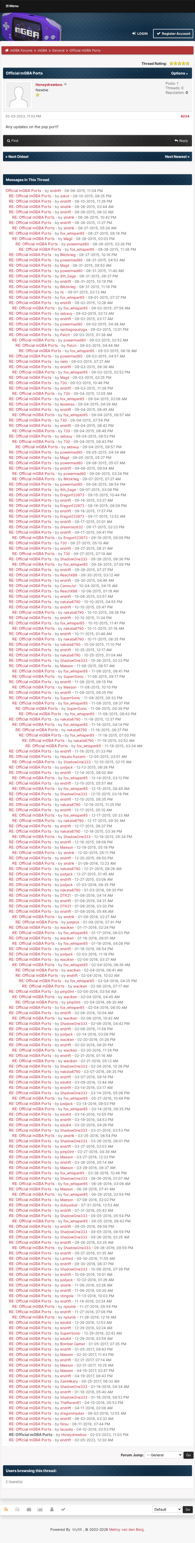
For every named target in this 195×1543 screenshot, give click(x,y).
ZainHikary (69, 1381)
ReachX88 (68, 575)
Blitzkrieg (68, 254)
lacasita (66, 1429)
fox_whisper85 (72, 233)
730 (63, 383)
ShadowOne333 (73, 559)
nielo (64, 361)
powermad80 (78, 244)
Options (178, 73)
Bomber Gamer (72, 1344)
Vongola (66, 1296)
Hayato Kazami (72, 756)
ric (62, 292)
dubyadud (68, 1205)
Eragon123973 (72, 495)
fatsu (64, 1424)
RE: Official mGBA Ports (30, 195)
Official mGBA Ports (23, 190)
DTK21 (65, 895)
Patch (65, 335)
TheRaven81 (70, 1402)
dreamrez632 (71, 527)
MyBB (77, 1529)
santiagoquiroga (73, 329)
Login (142, 34)
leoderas (67, 404)
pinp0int (67, 991)
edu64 (65, 1082)
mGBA (42, 50)
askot (64, 196)
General (58, 50)
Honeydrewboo (49, 84)
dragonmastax (72, 1413)
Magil (67, 238)
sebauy (66, 313)
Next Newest (176, 156)
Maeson (66, 666)
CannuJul (68, 585)
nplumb (69, 1306)
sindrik (65, 206)
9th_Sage (68, 276)
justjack (66, 767)
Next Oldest (18, 156)
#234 (185, 116)
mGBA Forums (21, 50)
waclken (67, 927)
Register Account (175, 34)
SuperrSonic (73, 676)
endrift (55, 190)
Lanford (66, 1258)
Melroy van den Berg (126, 1529)
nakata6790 (70, 602)
